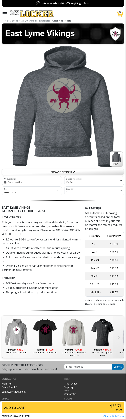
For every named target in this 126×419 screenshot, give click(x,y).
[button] (5, 14)
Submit (118, 366)
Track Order (70, 383)
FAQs (67, 390)
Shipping (68, 387)
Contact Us (70, 394)
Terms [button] (87, 3)
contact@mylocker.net (14, 391)
